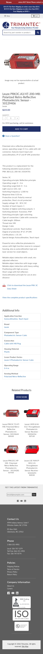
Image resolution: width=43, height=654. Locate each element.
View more (21, 397)
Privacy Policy (12, 572)
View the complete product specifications (19, 297)
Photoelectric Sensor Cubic (15, 335)
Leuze (4, 106)
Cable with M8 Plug (12, 343)
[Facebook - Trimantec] (18, 501)
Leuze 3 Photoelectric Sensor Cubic (19, 360)
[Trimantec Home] (21, 26)
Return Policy (12, 574)
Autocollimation (11, 319)
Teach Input (23, 319)
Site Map (25, 646)
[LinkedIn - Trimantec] (25, 501)
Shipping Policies (13, 566)
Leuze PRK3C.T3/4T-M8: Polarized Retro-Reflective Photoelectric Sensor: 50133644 (11, 429)
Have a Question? (12, 136)
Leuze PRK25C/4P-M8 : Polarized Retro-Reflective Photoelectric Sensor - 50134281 (11, 465)
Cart (36, 16)
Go (34, 494)
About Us (10, 586)
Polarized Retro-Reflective (15, 376)
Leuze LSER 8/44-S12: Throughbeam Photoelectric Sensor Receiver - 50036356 (32, 429)
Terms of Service (13, 569)
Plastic (7, 352)
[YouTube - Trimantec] (21, 501)
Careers (10, 589)
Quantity (5, 115)
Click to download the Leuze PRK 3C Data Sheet (22, 287)
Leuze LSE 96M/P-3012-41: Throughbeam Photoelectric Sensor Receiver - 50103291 (32, 466)
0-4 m (6, 368)
